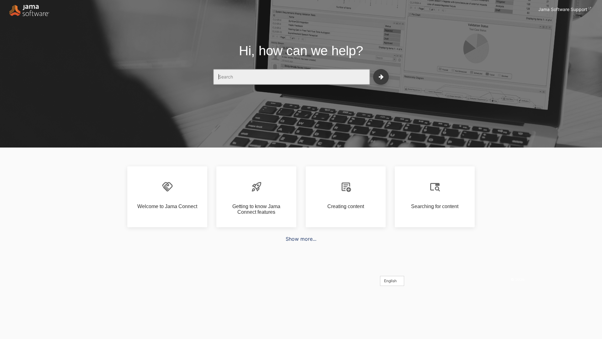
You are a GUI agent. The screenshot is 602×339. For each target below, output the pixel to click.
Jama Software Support (562, 9)
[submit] (381, 77)
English (391, 280)
